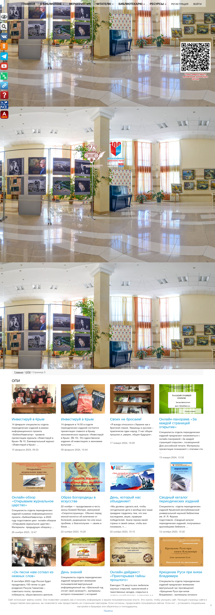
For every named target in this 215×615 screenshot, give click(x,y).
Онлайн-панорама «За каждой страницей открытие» (178, 422)
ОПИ (28, 372)
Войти (197, 4)
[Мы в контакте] (4, 36)
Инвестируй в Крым (28, 418)
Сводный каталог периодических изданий (179, 498)
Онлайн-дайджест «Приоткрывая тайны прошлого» (127, 575)
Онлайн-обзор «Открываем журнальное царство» (33, 500)
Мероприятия (80, 4)
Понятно (108, 610)
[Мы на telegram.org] (4, 56)
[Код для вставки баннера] (4, 85)
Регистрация (179, 4)
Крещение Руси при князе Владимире (180, 573)
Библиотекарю (131, 4)
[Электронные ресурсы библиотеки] (4, 75)
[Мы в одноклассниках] (4, 46)
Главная (28, 4)
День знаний (71, 571)
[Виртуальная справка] (4, 94)
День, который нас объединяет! (125, 498)
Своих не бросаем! (126, 418)
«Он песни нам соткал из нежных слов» (32, 573)
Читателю (104, 4)
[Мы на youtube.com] (4, 66)
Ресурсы (157, 4)
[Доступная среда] (4, 104)
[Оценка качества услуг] (4, 114)
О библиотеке (51, 4)
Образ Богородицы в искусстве (78, 498)
